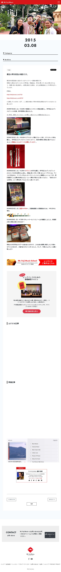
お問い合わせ (34, 564)
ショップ (46, 564)
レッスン (15, 564)
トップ (2, 564)
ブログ (21, 564)
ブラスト (28, 170)
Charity (9, 70)
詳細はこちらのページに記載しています (23, 142)
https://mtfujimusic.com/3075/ (15, 98)
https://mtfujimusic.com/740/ (14, 94)
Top (32, 504)
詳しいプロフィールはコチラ (34, 478)
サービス (26, 564)
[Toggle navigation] (58, 2)
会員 (41, 564)
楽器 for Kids (23, 208)
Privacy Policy (55, 564)
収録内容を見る (32, 311)
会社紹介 (8, 564)
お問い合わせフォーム (50, 535)
